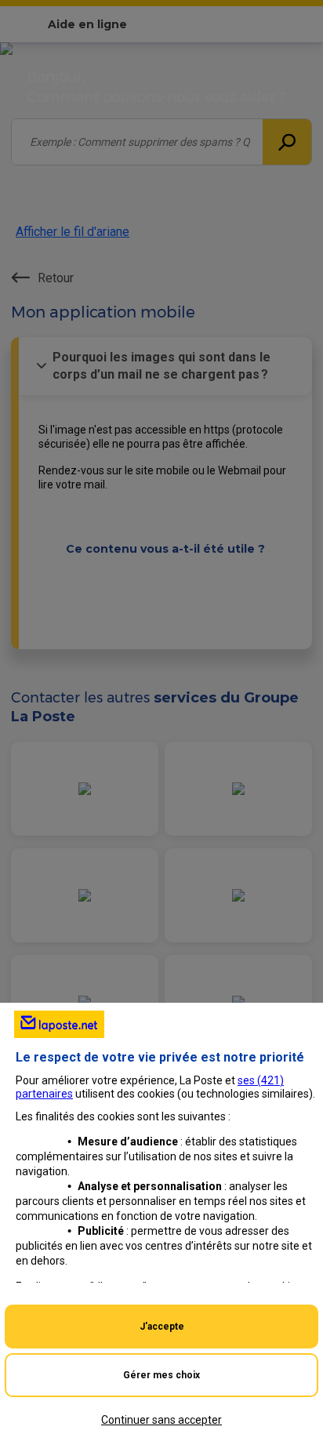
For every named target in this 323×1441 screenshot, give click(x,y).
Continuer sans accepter (161, 1420)
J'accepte (162, 1326)
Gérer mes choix (161, 1375)
